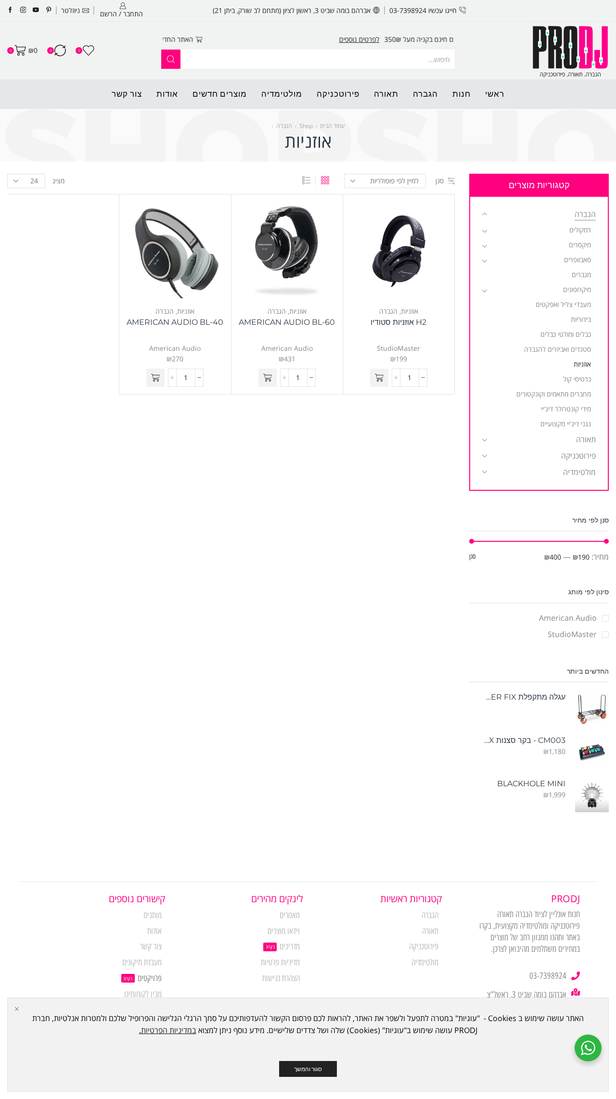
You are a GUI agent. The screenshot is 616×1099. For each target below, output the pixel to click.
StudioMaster (398, 348)
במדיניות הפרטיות (168, 1030)
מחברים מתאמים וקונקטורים (553, 393)
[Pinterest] (49, 10)
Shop (306, 126)
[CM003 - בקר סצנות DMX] (592, 752)
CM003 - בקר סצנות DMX (523, 740)
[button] (379, 378)
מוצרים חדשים (219, 93)
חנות (461, 93)
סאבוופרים (577, 259)
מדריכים (290, 946)
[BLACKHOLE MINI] (592, 795)
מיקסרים (580, 244)
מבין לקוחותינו (143, 994)
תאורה (386, 93)
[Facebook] (10, 10)
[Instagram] (23, 10)
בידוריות (581, 319)
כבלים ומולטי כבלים (565, 334)
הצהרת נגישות (281, 978)
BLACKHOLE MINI (531, 783)
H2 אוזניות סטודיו (398, 322)
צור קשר (127, 93)
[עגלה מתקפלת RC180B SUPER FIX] (592, 709)
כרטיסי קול (577, 378)
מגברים (581, 274)
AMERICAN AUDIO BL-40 (175, 322)
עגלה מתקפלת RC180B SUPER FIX (523, 697)
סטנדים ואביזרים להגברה (557, 349)
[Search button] (170, 59)
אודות (167, 93)
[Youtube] (36, 10)
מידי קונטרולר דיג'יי (566, 408)
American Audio (287, 348)
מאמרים (290, 915)
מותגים (152, 915)
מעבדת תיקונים (142, 962)
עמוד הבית (332, 126)
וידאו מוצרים (284, 931)
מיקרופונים (577, 289)
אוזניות (409, 311)
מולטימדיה (281, 93)
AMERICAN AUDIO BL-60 (287, 322)
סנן (440, 180)
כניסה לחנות (191, 39)
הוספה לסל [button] (408, 253)
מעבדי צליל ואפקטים (563, 304)
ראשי (494, 93)
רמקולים (580, 229)
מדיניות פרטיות (280, 962)
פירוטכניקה (338, 93)
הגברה (425, 93)
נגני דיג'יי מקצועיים (565, 423)
